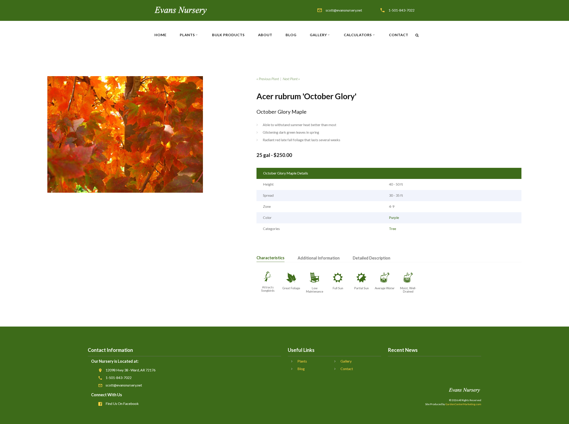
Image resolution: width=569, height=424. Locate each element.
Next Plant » (291, 79)
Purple (394, 217)
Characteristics (270, 257)
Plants (187, 35)
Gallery (318, 35)
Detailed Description (371, 258)
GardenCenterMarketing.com (463, 404)
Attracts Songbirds (267, 288)
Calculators (358, 35)
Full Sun (338, 288)
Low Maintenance (314, 289)
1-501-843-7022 (402, 10)
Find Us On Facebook (122, 403)
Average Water (385, 288)
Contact (398, 35)
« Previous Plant (267, 79)
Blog (291, 35)
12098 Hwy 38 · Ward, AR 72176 (131, 370)
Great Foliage (291, 288)
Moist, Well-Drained (408, 289)
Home (160, 35)
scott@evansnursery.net (344, 10)
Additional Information (319, 258)
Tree (392, 228)
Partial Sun (361, 288)
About (265, 35)
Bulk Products (228, 35)
